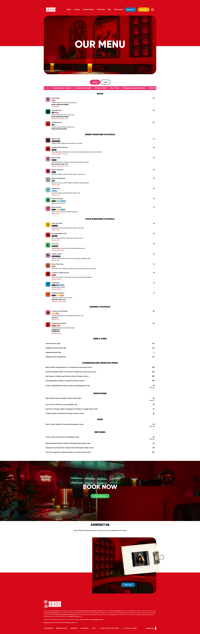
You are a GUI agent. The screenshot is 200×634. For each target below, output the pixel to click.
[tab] (95, 82)
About (69, 9)
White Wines (153, 88)
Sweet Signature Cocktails (62, 88)
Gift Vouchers (118, 9)
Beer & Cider (115, 88)
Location (77, 9)
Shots (47, 88)
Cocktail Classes (88, 9)
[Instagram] (152, 9)
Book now (46, 622)
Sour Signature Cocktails (83, 88)
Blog (109, 9)
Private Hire (101, 9)
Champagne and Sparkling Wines (134, 88)
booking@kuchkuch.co (91, 530)
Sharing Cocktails (101, 88)
